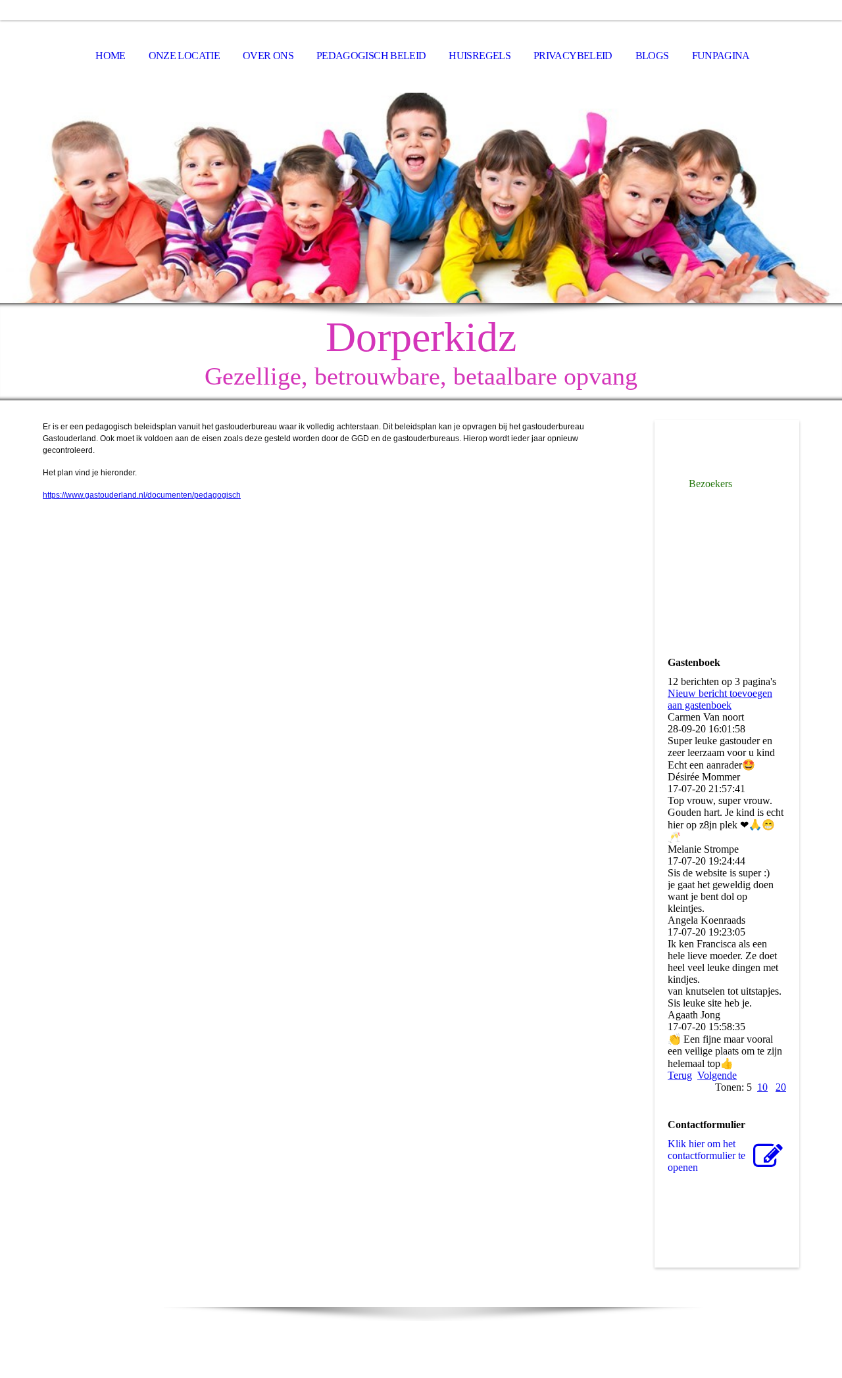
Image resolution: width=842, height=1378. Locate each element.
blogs (652, 55)
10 (762, 1087)
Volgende (717, 1075)
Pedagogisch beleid (371, 55)
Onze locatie (184, 55)
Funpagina (721, 55)
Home (110, 55)
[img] (421, 198)
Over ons (268, 55)
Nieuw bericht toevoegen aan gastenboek (720, 699)
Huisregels (479, 55)
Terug (680, 1075)
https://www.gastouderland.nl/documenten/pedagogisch (142, 495)
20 (781, 1087)
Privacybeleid (572, 55)
